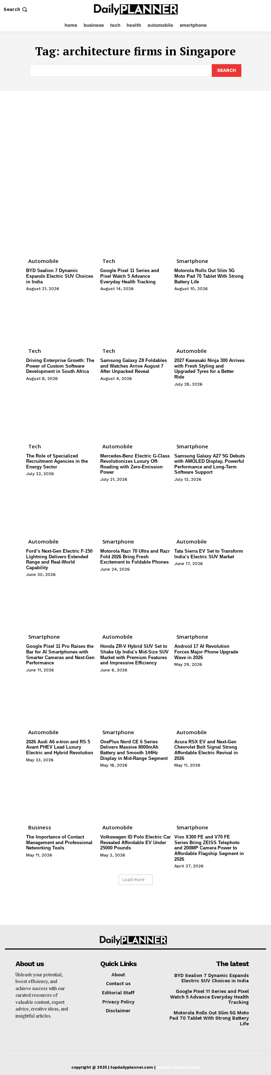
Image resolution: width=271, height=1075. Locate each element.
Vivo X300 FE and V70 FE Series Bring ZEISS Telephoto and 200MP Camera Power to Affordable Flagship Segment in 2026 (209, 847)
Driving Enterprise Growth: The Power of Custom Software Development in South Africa (60, 366)
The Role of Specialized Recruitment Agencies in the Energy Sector (57, 461)
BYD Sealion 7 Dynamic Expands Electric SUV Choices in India (59, 276)
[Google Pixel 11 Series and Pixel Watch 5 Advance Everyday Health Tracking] (135, 228)
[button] (16, 9)
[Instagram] (248, 9)
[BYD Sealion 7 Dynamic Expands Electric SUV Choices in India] (61, 228)
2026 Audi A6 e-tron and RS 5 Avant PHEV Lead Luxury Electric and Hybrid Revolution (59, 747)
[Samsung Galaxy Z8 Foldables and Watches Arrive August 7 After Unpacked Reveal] (135, 318)
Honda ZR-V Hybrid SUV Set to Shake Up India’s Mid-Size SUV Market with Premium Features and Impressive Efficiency (134, 654)
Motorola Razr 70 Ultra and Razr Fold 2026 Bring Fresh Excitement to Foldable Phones (135, 556)
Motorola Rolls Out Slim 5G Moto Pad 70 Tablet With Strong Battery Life (208, 276)
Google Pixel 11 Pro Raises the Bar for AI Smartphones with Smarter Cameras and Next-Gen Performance (60, 654)
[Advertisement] (135, 143)
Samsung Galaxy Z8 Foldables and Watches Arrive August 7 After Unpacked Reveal (133, 366)
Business (39, 827)
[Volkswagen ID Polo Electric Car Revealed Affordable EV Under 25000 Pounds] (135, 794)
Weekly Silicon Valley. (178, 1067)
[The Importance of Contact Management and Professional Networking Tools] (61, 794)
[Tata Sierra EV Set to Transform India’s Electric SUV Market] (209, 509)
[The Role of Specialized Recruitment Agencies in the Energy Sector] (61, 413)
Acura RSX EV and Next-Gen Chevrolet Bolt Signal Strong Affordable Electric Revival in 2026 (206, 750)
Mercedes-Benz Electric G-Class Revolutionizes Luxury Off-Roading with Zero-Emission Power (135, 464)
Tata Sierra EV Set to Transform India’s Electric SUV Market (208, 553)
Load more (133, 880)
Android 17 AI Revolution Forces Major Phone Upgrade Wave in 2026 (206, 652)
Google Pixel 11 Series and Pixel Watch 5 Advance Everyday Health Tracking (129, 276)
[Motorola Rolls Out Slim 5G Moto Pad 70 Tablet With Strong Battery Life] (209, 228)
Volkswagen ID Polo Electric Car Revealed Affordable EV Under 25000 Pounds (135, 842)
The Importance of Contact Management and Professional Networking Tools (59, 842)
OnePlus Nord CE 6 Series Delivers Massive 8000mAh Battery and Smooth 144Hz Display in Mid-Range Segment (134, 750)
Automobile (43, 260)
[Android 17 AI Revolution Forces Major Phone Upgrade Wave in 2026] (209, 604)
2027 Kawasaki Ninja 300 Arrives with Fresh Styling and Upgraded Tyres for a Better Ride (209, 369)
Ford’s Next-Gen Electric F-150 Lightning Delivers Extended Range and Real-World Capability (59, 559)
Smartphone (192, 260)
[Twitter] (262, 9)
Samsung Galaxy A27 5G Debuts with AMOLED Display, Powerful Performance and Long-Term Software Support (209, 464)
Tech (108, 260)
